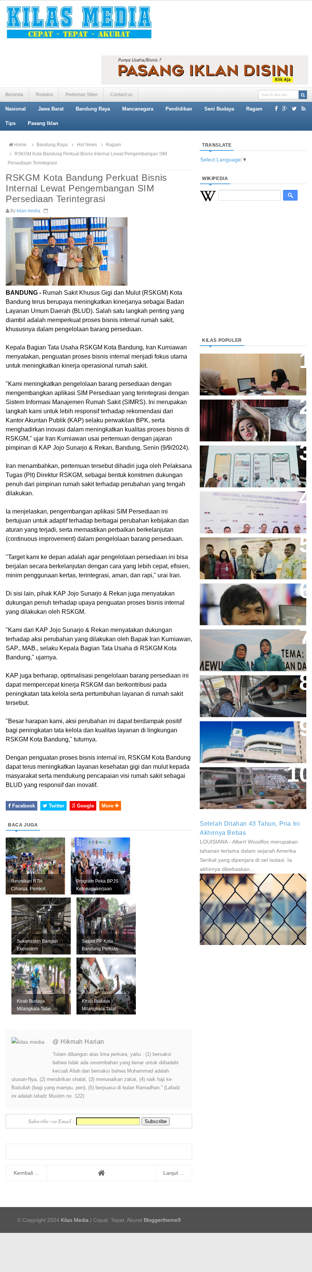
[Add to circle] (285, 108)
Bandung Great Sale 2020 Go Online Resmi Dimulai (248, 458)
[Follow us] (294, 108)
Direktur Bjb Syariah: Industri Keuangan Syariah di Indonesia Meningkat (252, 370)
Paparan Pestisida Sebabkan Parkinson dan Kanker (248, 780)
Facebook (23, 806)
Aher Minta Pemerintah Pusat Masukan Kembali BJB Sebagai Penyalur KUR (252, 738)
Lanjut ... (173, 1173)
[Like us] (276, 108)
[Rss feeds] (303, 108)
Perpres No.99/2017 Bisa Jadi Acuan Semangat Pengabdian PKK (249, 646)
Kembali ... (26, 1173)
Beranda (14, 94)
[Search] (303, 94)
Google (84, 806)
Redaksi (44, 94)
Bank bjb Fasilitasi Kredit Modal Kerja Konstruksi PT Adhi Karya (246, 554)
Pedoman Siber (81, 94)
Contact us (121, 94)
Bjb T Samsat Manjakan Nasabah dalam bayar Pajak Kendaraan (247, 692)
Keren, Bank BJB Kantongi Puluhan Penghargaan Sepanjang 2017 (245, 508)
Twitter (55, 806)
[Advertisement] (253, 278)
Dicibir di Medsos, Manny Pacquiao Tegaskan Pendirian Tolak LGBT (249, 600)
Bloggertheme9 (162, 1220)
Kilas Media (75, 1220)
